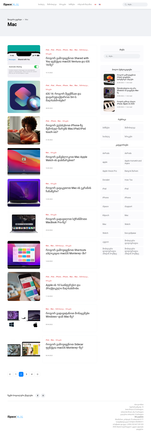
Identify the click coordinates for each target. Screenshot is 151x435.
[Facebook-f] (37, 395)
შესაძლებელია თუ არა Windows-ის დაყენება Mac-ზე (128, 90)
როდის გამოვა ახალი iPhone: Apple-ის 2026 (126, 103)
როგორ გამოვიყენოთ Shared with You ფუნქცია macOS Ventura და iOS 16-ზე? (68, 61)
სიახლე (41, 4)
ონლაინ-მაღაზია (84, 4)
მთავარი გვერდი (15, 20)
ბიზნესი (72, 4)
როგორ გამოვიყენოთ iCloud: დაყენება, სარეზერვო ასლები (126, 77)
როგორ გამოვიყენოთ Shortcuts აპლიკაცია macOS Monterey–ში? (66, 252)
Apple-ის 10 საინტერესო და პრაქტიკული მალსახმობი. (63, 287)
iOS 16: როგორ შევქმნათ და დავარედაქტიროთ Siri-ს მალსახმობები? (63, 97)
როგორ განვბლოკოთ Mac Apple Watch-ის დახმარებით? (66, 158)
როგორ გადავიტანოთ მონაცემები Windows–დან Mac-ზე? (67, 315)
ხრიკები (62, 4)
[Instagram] (43, 395)
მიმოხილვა (52, 4)
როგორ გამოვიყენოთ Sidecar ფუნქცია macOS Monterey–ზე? (64, 346)
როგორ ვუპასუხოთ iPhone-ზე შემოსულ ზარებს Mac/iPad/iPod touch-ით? (66, 129)
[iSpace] (11, 4)
